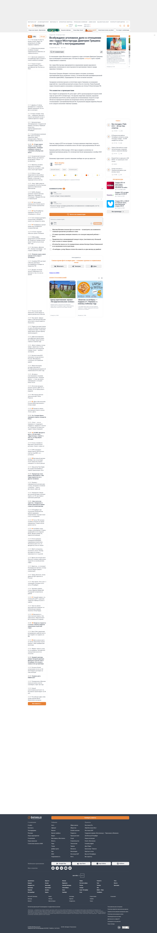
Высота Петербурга (90, 854)
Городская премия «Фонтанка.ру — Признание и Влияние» (102, 833)
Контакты (31, 828)
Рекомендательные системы (114, 916)
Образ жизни (74, 825)
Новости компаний (57, 278)
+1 (96, 210)
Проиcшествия (74, 835)
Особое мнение (74, 830)
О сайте (30, 825)
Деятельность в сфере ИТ (114, 919)
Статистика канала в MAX (35, 843)
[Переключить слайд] (129, 44)
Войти (55, 224)
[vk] (61, 868)
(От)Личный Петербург (91, 835)
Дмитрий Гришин (55, 169)
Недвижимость (55, 856)
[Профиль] (128, 25)
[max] (53, 868)
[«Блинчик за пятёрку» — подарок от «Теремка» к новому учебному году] (90, 289)
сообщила (87, 58)
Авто (52, 825)
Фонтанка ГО (54, 22)
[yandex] (70, 868)
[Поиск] (120, 25)
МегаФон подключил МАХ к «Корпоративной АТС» (116, 52)
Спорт (72, 838)
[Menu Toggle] (29, 25)
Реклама (30, 833)
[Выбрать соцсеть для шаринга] (101, 52)
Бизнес (53, 830)
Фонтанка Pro (89, 825)
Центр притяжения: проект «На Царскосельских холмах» (62, 301)
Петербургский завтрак (117, 22)
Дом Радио (88, 846)
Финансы (73, 849)
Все (30, 36)
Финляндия (73, 851)
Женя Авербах (59, 163)
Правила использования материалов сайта (118, 911)
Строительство (74, 841)
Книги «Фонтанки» (90, 841)
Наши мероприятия (33, 835)
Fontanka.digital (89, 843)
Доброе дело (55, 849)
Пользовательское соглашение (115, 906)
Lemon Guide (92, 22)
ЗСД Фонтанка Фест (103, 22)
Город (53, 846)
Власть (53, 841)
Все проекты (88, 856)
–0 (101, 199)
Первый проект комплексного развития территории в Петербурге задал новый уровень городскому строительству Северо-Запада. (62, 306)
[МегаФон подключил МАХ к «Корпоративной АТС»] (116, 44)
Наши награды (111, 924)
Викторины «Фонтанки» (58, 838)
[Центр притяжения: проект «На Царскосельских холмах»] (62, 289)
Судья (64, 169)
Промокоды (118, 179)
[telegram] (57, 868)
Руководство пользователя (114, 921)
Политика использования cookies (115, 914)
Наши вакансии (32, 841)
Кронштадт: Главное (91, 849)
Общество (73, 828)
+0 (96, 199)
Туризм (72, 846)
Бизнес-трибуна (55, 833)
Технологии (73, 843)
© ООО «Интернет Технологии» (68, 927)
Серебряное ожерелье (66, 22)
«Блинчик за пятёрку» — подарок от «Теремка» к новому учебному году (87, 302)
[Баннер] (53, 30)
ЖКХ (52, 854)
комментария (58, 52)
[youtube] (65, 868)
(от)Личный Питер (43, 22)
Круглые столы (89, 851)
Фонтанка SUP (32, 22)
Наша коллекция (90, 838)
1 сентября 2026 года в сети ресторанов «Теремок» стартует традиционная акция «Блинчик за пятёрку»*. (88, 308)
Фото (72, 856)
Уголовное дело (73, 169)
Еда (52, 851)
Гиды (52, 843)
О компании (31, 838)
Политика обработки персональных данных (118, 909)
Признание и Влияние (80, 22)
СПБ (34, 36)
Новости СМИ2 (54, 273)
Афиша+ (53, 828)
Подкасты (73, 833)
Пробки (79, 25)
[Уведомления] (124, 25)
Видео (53, 835)
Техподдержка (32, 830)
